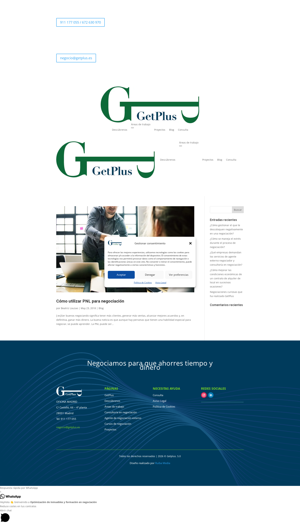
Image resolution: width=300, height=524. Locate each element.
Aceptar (121, 275)
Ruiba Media (162, 463)
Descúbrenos (119, 129)
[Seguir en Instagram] (204, 395)
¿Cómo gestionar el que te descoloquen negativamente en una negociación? (226, 229)
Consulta (183, 129)
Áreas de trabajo (140, 124)
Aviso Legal (160, 282)
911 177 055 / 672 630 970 (80, 22)
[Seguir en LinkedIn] (234, 70)
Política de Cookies (143, 282)
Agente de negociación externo (123, 418)
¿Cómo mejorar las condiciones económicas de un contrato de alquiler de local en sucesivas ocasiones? (226, 278)
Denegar (150, 275)
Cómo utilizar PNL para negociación (90, 301)
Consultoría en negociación (121, 412)
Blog (171, 129)
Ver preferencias (178, 275)
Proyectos (159, 129)
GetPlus (109, 395)
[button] (190, 243)
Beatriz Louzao (69, 308)
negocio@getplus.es (76, 58)
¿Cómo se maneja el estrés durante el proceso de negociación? (225, 243)
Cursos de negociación (118, 423)
